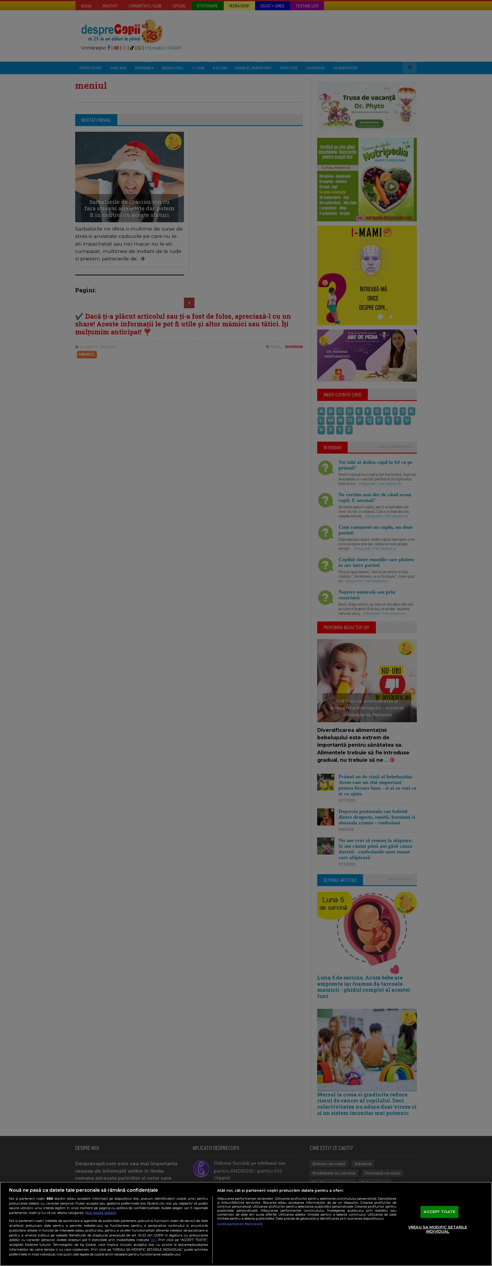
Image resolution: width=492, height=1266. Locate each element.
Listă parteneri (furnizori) (240, 1224)
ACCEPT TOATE (439, 1211)
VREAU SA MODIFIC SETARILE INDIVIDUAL (437, 1229)
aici (153, 1240)
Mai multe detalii (100, 1213)
